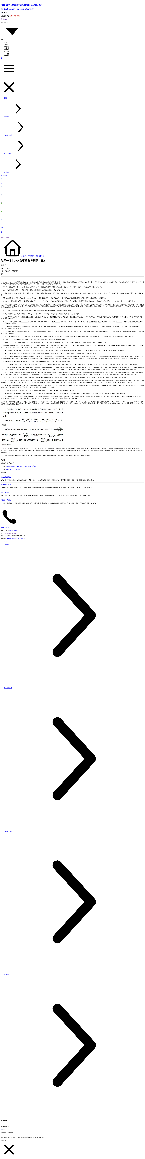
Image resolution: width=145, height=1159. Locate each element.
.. (1, 182)
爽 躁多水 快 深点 (6, 500)
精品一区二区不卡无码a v (13, 469)
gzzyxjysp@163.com (10, 533)
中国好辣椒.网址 (12, 538)
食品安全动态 (40, 256)
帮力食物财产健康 (6, 484)
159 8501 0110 (13, 530)
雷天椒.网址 (21, 538)
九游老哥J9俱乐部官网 (27, 256)
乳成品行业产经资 (6, 477)
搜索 (2, 58)
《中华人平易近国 (6, 492)
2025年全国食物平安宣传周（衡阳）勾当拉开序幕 (21, 466)
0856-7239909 (5, 527)
